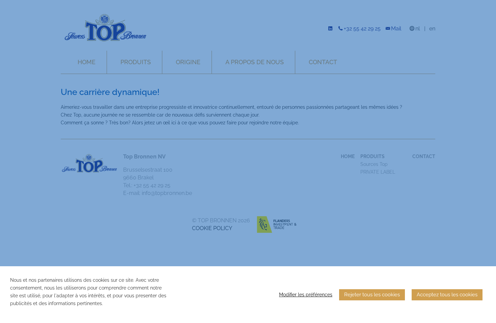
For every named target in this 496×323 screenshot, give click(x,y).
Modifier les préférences (305, 294)
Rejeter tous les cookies (372, 295)
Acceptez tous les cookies (447, 295)
